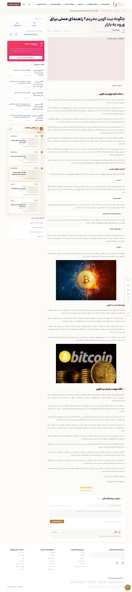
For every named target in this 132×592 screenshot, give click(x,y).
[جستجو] (29, 4)
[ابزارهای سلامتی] (127, 587)
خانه (123, 10)
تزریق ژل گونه (51, 558)
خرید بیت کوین (105, 174)
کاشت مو (52, 566)
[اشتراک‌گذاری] (128, 294)
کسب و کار (117, 10)
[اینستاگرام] (123, 563)
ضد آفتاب (82, 555)
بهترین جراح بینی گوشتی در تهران (77, 582)
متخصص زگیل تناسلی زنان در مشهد (116, 582)
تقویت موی (82, 563)
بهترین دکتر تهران (20, 563)
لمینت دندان (21, 555)
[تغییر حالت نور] (24, 4)
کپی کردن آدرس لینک (29, 34)
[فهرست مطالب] (128, 312)
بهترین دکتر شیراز (20, 566)
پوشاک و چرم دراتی (91, 582)
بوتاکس (52, 555)
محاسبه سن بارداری (80, 566)
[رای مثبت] (66, 532)
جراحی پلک (52, 563)
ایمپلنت (22, 569)
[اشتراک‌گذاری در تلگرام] (16, 34)
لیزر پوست (82, 558)
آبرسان (83, 552)
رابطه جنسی (21, 561)
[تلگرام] (117, 563)
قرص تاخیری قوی (102, 582)
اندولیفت (52, 552)
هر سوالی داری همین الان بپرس (25, 57)
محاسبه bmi (51, 569)
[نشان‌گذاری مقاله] (128, 290)
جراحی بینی (51, 561)
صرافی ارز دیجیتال (74, 174)
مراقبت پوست (81, 561)
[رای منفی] (63, 532)
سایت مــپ (21, 552)
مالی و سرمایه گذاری (106, 10)
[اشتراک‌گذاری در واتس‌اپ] (11, 34)
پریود (23, 558)
